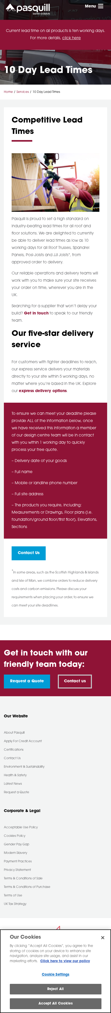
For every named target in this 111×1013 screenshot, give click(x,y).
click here (71, 38)
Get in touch (36, 313)
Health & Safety (15, 775)
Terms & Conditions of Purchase (27, 887)
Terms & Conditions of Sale (23, 878)
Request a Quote (27, 681)
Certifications (13, 749)
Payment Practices (18, 861)
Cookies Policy (14, 836)
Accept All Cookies (55, 1003)
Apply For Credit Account (23, 741)
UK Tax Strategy (15, 904)
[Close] (102, 937)
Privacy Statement (17, 870)
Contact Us (28, 553)
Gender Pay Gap (16, 844)
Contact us (75, 681)
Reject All (55, 989)
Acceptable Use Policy (21, 827)
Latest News (13, 783)
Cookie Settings (55, 974)
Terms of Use (13, 895)
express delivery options (43, 391)
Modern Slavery (15, 853)
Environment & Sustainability (24, 766)
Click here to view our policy (65, 961)
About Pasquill (14, 732)
